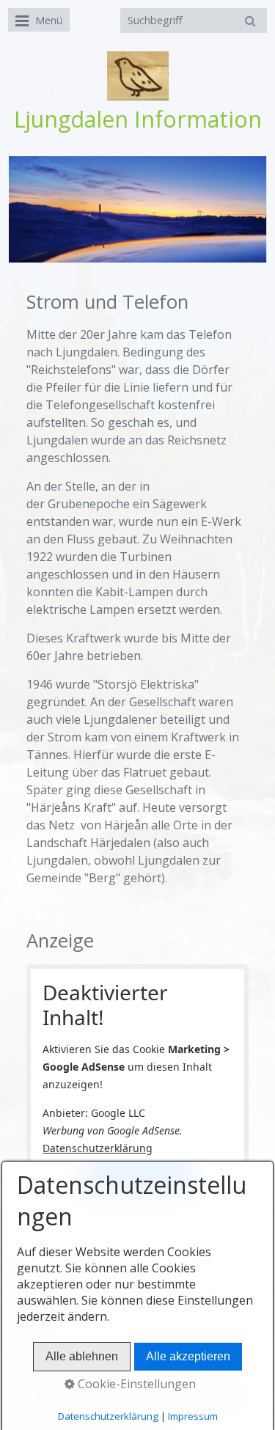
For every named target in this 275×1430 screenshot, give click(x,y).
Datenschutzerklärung (98, 1148)
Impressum (193, 1416)
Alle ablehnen (81, 1356)
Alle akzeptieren (188, 1356)
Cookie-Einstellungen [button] (135, 1384)
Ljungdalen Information (138, 119)
